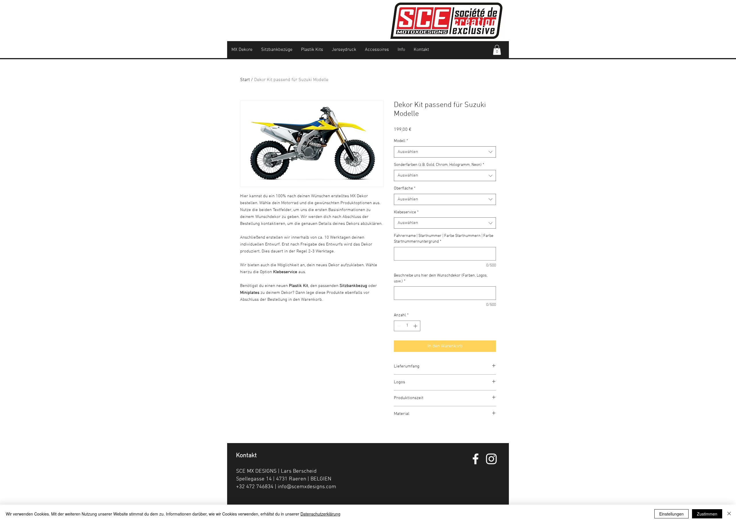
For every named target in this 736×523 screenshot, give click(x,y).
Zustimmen (707, 514)
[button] (497, 50)
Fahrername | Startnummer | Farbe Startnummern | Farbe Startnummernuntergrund (443, 238)
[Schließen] (729, 513)
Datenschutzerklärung (320, 514)
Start (245, 80)
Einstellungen (671, 514)
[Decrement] (398, 326)
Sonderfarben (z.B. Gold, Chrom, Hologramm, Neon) (439, 164)
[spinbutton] (407, 326)
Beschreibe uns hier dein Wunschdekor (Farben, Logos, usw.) (441, 278)
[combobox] (445, 152)
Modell (401, 141)
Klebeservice (406, 212)
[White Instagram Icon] (491, 459)
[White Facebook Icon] (475, 459)
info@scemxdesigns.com (307, 487)
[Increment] (415, 326)
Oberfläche (404, 188)
